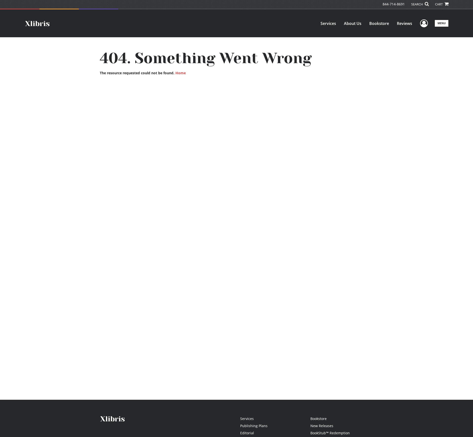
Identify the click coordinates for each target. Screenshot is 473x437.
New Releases (321, 425)
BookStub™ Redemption (330, 433)
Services (328, 23)
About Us (352, 23)
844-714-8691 (394, 4)
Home (180, 73)
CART (439, 4)
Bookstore (379, 23)
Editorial (247, 433)
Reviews (404, 23)
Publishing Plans (254, 425)
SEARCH (417, 4)
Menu (442, 23)
